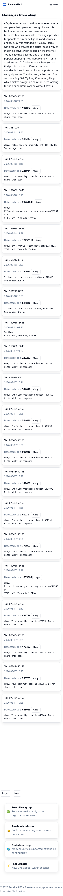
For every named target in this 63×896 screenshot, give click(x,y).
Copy (35, 108)
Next (17, 793)
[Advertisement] (31, 756)
